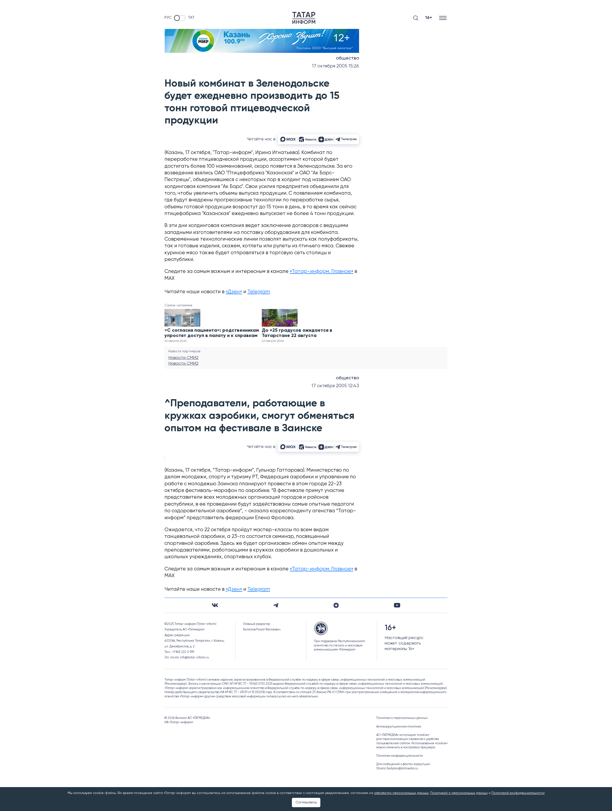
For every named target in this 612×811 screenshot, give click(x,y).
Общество (347, 58)
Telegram (258, 291)
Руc (168, 18)
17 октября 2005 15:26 (335, 66)
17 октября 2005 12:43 (335, 385)
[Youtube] (397, 605)
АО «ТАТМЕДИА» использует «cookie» (402, 735)
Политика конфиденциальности (399, 755)
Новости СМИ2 (183, 358)
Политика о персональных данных (402, 718)
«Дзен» (234, 291)
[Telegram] (276, 605)
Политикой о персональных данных (459, 793)
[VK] (214, 605)
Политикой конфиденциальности (518, 793)
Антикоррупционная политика (398, 726)
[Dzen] (336, 605)
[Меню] (443, 17)
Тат (191, 18)
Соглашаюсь (306, 802)
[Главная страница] (303, 18)
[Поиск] (415, 18)
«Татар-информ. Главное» (321, 271)
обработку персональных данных (401, 793)
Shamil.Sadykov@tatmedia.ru (397, 768)
